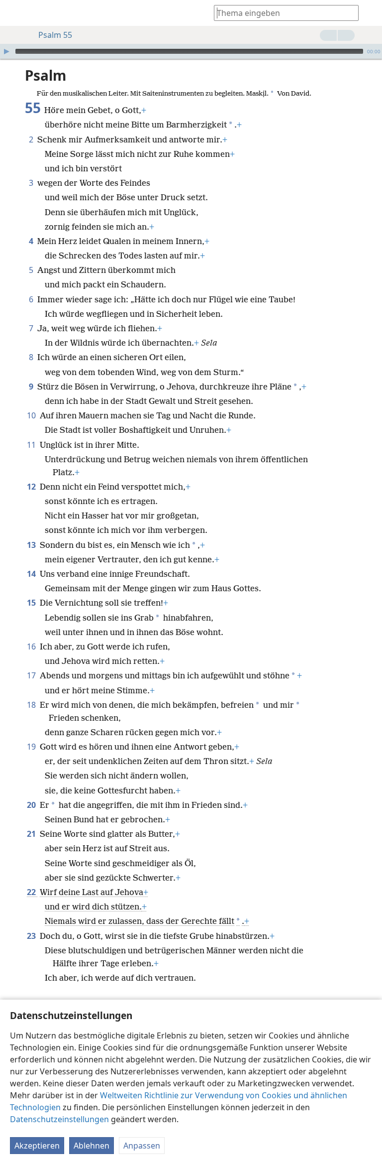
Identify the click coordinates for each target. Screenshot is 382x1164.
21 (32, 833)
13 (32, 544)
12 (32, 486)
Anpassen (141, 1145)
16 (32, 646)
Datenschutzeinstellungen (59, 1119)
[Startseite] (15, 13)
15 (32, 602)
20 (32, 804)
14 (32, 573)
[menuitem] (15, 13)
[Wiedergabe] (6, 51)
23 (32, 935)
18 (32, 704)
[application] (191, 51)
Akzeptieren (37, 1145)
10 (32, 415)
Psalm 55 (55, 34)
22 (32, 892)
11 (32, 444)
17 (32, 675)
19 (32, 746)
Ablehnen (91, 1145)
